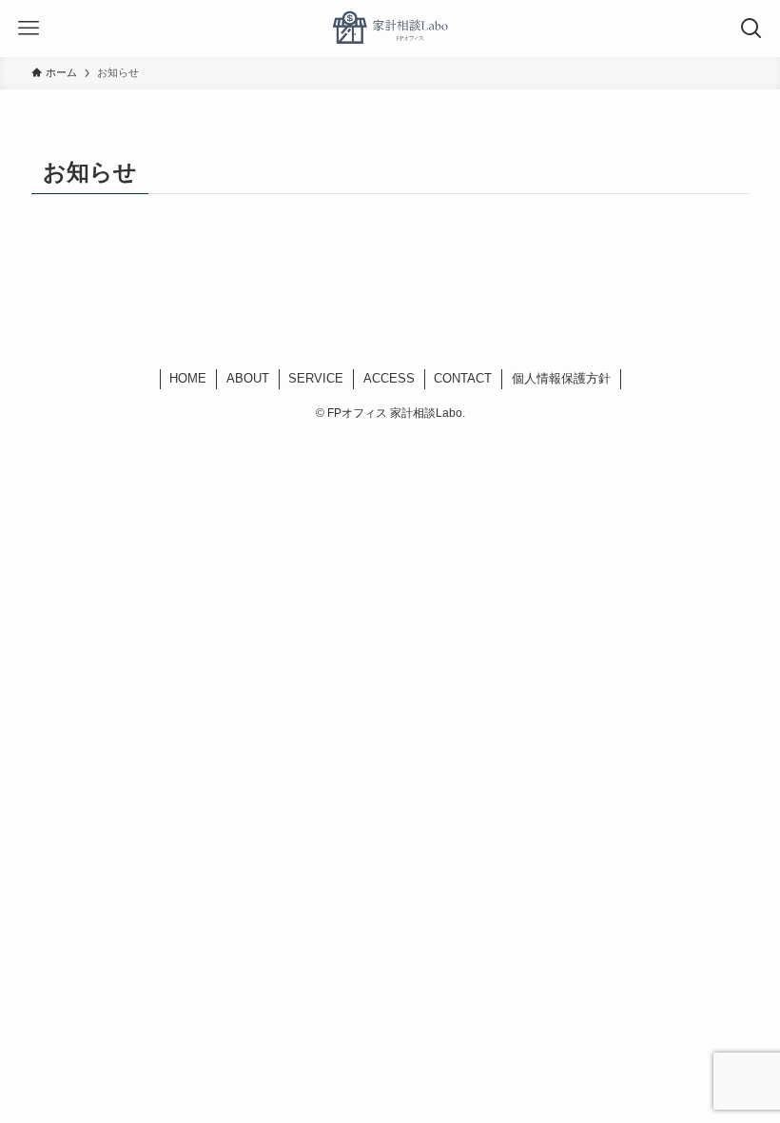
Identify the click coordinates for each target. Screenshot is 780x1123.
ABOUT (247, 378)
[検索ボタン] (751, 28)
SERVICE (315, 378)
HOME (187, 378)
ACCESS (389, 378)
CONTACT (463, 378)
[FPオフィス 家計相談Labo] (390, 28)
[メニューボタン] (28, 28)
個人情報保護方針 (561, 378)
